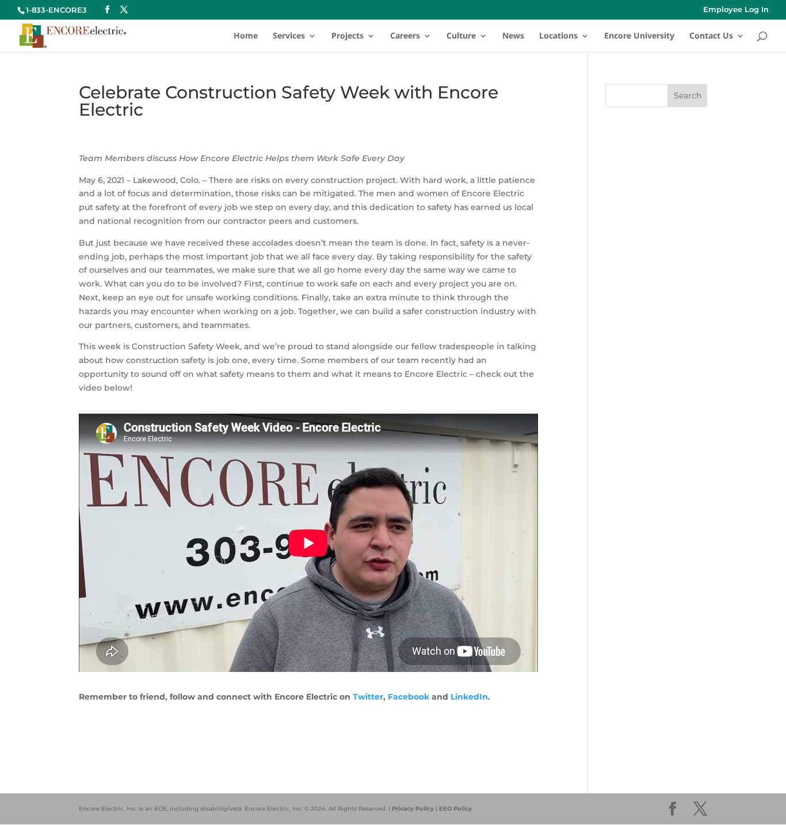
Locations (558, 36)
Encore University (639, 36)
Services (289, 36)
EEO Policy (455, 808)
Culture (461, 36)
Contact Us (711, 36)
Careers (405, 36)
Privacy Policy (413, 808)
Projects (347, 36)
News (513, 36)
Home (246, 36)
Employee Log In (736, 10)
